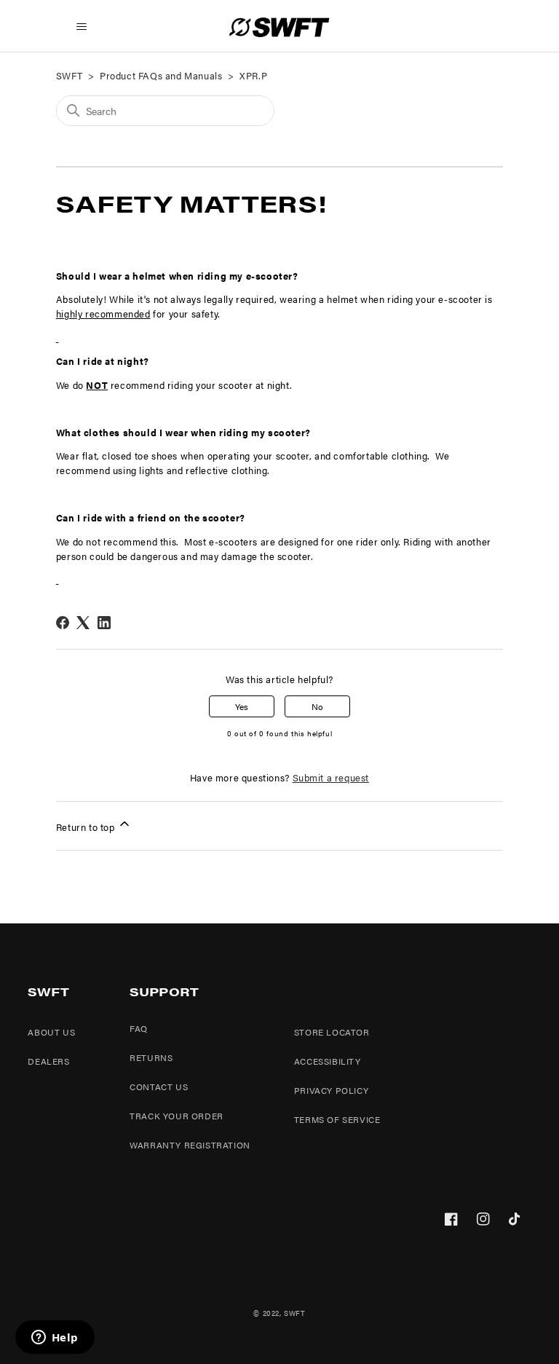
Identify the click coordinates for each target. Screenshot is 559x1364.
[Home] (279, 27)
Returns (151, 1057)
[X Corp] (83, 622)
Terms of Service (337, 1119)
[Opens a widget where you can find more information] (55, 1338)
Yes (241, 706)
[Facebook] (62, 622)
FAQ (139, 1028)
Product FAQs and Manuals (161, 75)
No (317, 706)
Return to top (86, 827)
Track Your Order (176, 1115)
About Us (51, 1031)
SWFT (69, 75)
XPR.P (253, 75)
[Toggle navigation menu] (82, 27)
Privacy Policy (331, 1090)
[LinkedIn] (104, 622)
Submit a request (331, 777)
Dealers (48, 1061)
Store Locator (332, 1031)
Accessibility (327, 1061)
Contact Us (159, 1086)
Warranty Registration (190, 1144)
